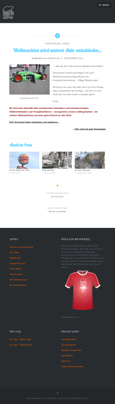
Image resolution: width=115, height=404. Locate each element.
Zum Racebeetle (68, 345)
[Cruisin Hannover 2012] (24, 160)
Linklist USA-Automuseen (72, 367)
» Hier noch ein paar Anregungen (89, 129)
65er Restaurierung (18, 280)
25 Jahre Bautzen (82, 170)
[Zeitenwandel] (57, 160)
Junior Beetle (15, 269)
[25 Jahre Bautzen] (90, 160)
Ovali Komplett (16, 274)
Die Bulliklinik (67, 356)
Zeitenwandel (48, 170)
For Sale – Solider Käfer (20, 339)
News (66, 43)
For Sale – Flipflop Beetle (21, 345)
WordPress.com (81, 398)
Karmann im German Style (21, 247)
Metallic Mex (15, 258)
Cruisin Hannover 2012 (19, 170)
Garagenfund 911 (17, 263)
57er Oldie (14, 253)
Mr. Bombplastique (18, 285)
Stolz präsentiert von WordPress (41, 398)
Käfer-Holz (66, 361)
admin (52, 58)
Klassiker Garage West (71, 350)
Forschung (53, 43)
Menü (105, 5)
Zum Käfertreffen (68, 339)
